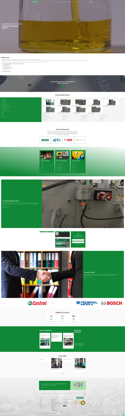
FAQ (73, 1)
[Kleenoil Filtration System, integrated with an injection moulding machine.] (62, 243)
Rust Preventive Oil (74, 167)
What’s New (61, 1)
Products (57, 1)
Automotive (42, 164)
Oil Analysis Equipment (54, 405)
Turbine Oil (73, 164)
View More (62, 85)
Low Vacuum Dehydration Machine (55, 406)
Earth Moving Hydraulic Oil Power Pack (61, 170)
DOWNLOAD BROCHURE (5, 207)
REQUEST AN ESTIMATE (44, 387)
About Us (53, 1)
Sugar (41, 170)
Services (65, 1)
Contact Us (76, 1)
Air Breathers (52, 409)
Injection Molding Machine (59, 164)
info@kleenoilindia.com (66, 403)
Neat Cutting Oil (74, 170)
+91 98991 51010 (67, 402)
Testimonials (41, 406)
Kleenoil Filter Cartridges (54, 410)
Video (69, 1)
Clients (71, 1)
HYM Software (76, 413)
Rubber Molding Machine (59, 167)
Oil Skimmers (52, 408)
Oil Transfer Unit (53, 407)
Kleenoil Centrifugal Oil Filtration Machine (56, 404)
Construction (42, 167)
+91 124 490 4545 (65, 401)
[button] (79, 347)
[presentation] (61, 373)
